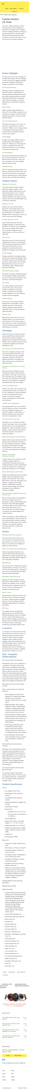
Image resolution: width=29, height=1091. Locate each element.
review (9, 14)
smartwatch (5, 975)
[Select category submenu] (17, 8)
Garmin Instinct (11, 972)
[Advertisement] (14, 56)
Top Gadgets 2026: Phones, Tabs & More (11, 1018)
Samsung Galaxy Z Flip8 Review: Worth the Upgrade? (11, 1036)
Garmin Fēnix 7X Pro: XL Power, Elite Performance (6, 985)
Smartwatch (14, 14)
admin (6, 14)
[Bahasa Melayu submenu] (23, 1055)
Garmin (4, 972)
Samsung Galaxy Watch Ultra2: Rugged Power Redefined (10, 1030)
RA (3, 4)
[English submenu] (11, 1055)
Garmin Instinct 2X (21, 972)
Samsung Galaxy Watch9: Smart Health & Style (11, 1024)
